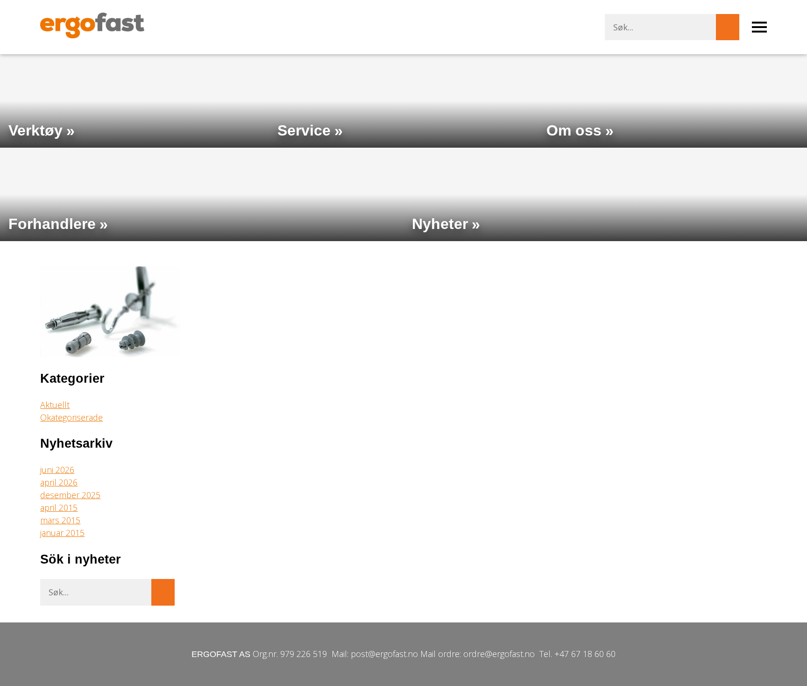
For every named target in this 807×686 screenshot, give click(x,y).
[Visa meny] (759, 27)
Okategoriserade (71, 417)
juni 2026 (57, 469)
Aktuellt (55, 404)
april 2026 (59, 482)
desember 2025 (70, 494)
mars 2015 (60, 520)
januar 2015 (62, 532)
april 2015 (59, 507)
